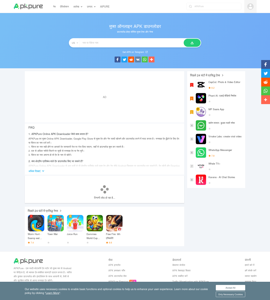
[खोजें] (192, 43)
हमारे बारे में (249, 265)
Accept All (230, 287)
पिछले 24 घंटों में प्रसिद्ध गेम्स (43, 211)
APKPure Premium (118, 281)
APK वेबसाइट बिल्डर (181, 270)
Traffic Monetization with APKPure (190, 281)
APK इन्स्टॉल (114, 265)
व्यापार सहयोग (251, 276)
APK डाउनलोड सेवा (117, 276)
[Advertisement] (104, 97)
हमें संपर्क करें (250, 270)
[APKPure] (28, 6)
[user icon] (250, 6)
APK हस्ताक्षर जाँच (116, 270)
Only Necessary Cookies (230, 294)
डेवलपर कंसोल (178, 265)
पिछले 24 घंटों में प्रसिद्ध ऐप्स (205, 75)
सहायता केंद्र (250, 281)
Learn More (52, 293)
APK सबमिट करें (180, 276)
